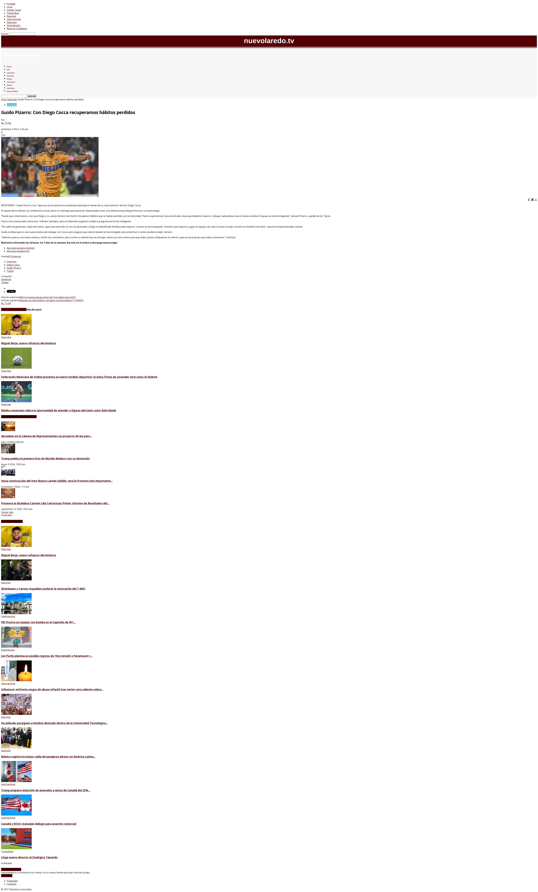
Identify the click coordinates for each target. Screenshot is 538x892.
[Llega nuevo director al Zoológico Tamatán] (16, 848)
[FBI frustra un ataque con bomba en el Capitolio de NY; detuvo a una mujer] (16, 613)
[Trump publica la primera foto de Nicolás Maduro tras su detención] (8, 452)
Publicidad (12, 880)
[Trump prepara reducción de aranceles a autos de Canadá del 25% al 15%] (16, 781)
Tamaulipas (13, 13)
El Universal (14, 256)
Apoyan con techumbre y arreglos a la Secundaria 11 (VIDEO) (51, 300)
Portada (11, 3)
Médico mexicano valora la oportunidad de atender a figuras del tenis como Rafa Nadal (58, 410)
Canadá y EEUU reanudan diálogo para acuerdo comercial (38, 824)
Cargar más (7, 512)
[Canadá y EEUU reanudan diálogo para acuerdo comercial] (16, 814)
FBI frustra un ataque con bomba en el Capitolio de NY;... (38, 622)
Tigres (10, 271)
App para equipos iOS (18, 251)
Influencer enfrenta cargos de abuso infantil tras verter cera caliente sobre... (52, 689)
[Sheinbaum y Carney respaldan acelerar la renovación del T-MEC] (16, 579)
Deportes (12, 22)
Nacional (11, 16)
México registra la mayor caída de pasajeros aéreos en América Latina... (48, 756)
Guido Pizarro (14, 267)
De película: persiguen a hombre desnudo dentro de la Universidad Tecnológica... (54, 723)
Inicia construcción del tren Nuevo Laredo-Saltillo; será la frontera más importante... (57, 481)
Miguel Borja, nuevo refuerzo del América (28, 343)
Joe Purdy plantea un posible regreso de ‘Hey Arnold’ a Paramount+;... (47, 656)
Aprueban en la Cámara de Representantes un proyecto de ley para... (46, 436)
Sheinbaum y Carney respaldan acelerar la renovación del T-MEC (43, 588)
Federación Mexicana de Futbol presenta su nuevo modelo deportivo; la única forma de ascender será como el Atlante (79, 377)
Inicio (4, 99)
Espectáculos (13, 25)
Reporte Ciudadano (17, 28)
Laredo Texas (14, 10)
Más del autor (34, 309)
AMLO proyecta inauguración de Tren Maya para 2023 (47, 297)
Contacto (11, 884)
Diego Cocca (13, 264)
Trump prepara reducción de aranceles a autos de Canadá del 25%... (45, 790)
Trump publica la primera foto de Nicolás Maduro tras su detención (45, 458)
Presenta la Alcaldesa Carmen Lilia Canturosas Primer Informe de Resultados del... (55, 503)
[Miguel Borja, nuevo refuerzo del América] (16, 334)
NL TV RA (6, 123)
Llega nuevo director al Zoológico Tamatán (29, 857)
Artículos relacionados (13, 309)
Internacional (14, 19)
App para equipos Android (20, 248)
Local (9, 6)
